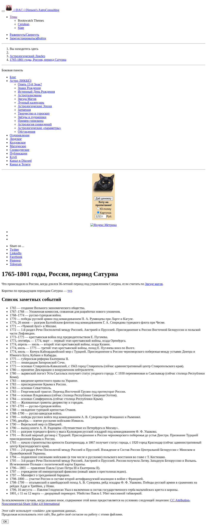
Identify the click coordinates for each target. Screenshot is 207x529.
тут (70, 290)
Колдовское (18, 142)
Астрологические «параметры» (39, 128)
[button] (13, 17)
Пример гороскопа (30, 120)
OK (5, 521)
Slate (21, 27)
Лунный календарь (31, 102)
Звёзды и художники (32, 117)
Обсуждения (26, 131)
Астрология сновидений (35, 124)
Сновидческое (19, 149)
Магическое (18, 146)
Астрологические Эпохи (35, 106)
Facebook (16, 257)
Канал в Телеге (20, 164)
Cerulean (23, 24)
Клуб (13, 157)
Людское (16, 139)
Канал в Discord (21, 160)
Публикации (18, 153)
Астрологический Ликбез (27, 56)
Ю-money (105, 208)
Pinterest (15, 260)
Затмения (24, 109)
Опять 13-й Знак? (30, 84)
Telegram (16, 264)
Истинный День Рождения (36, 91)
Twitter (14, 249)
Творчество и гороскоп (34, 113)
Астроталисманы (29, 95)
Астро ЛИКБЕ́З (20, 80)
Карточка (105, 212)
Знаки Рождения (29, 88)
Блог (13, 77)
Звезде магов (154, 284)
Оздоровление (20, 135)
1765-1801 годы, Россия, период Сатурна (38, 59)
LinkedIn (15, 253)
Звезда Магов (27, 99)
